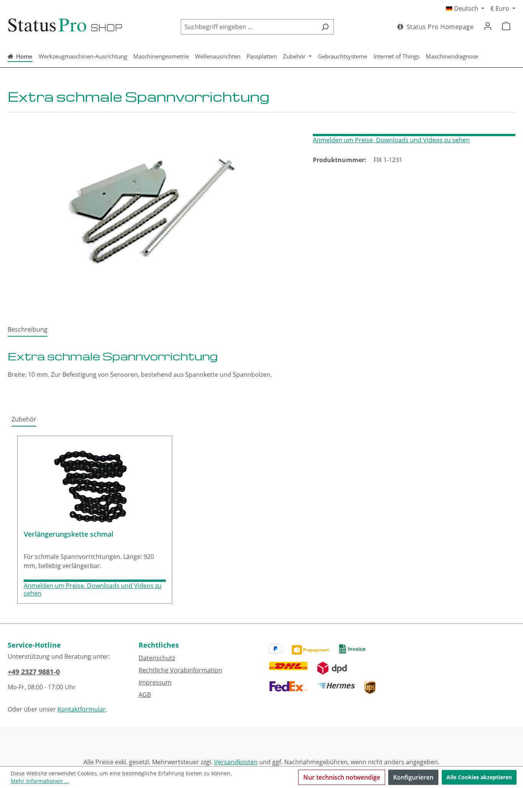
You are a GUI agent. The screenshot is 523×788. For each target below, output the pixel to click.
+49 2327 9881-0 (34, 671)
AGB (145, 694)
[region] (152, 210)
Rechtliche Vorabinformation (180, 670)
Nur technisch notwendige (341, 777)
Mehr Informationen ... (40, 781)
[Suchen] (325, 26)
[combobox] (248, 26)
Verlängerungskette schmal (68, 534)
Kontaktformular (81, 709)
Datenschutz (157, 658)
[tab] (27, 330)
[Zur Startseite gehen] (65, 25)
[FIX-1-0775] (152, 210)
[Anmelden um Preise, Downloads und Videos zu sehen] (414, 135)
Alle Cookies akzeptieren (479, 777)
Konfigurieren (413, 777)
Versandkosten (236, 762)
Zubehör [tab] (23, 419)
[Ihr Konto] (488, 25)
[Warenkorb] (506, 25)
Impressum (155, 682)
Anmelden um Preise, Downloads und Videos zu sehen (391, 140)
